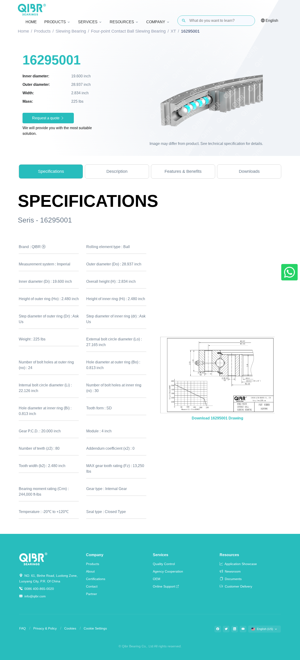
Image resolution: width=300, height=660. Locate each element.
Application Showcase (240, 564)
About (90, 571)
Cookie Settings (95, 628)
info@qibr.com (35, 596)
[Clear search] (247, 21)
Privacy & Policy (45, 628)
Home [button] (31, 22)
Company (94, 555)
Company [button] (155, 22)
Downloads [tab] (249, 171)
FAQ (22, 628)
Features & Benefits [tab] (183, 171)
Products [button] (55, 22)
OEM (156, 579)
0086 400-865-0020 (38, 589)
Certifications (95, 579)
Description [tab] (117, 171)
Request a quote (46, 118)
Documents (233, 579)
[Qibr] (33, 559)
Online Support (164, 586)
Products (92, 564)
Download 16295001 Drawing (217, 418)
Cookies (70, 628)
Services (160, 555)
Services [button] (88, 22)
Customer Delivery (238, 586)
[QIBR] (32, 9)
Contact (92, 586)
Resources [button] (122, 22)
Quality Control (164, 564)
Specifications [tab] (51, 171)
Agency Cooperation (168, 571)
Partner (91, 594)
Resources (229, 555)
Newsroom (232, 571)
